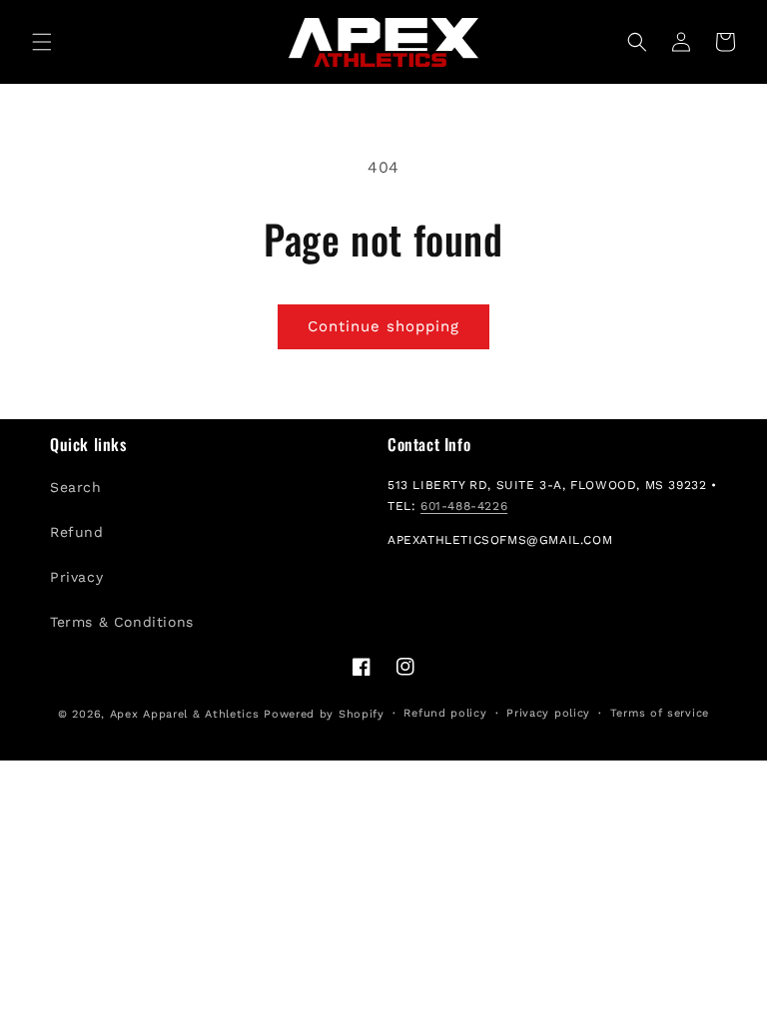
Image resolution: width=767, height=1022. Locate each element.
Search (76, 487)
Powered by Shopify (324, 714)
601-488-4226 (463, 506)
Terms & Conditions (122, 622)
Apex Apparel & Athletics (185, 714)
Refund (77, 532)
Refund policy (444, 713)
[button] (42, 42)
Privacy (76, 577)
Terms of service (659, 713)
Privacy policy (548, 713)
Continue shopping (383, 326)
